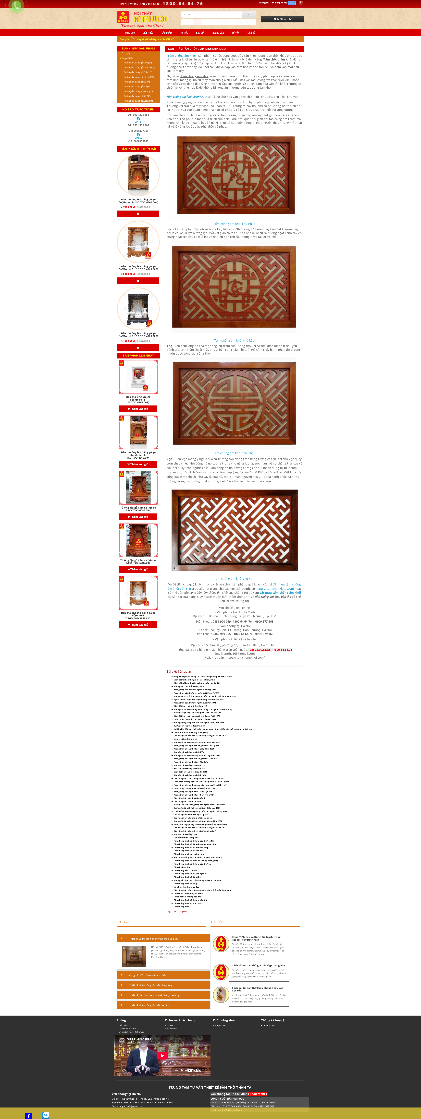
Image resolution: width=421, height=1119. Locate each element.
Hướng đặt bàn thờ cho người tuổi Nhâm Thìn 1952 (197, 821)
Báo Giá (200, 33)
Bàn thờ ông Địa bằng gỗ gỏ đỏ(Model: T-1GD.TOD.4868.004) (138, 201)
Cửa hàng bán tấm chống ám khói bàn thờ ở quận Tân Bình (202, 890)
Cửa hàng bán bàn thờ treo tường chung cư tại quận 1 (199, 827)
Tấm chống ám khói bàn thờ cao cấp (190, 847)
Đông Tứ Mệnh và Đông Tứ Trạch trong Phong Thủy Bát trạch (202, 676)
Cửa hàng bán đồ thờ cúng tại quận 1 (191, 814)
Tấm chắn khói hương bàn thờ (188, 893)
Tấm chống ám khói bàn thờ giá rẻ (190, 873)
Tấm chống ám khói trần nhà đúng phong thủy (195, 860)
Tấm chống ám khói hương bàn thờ (190, 900)
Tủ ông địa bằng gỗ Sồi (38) (136, 96)
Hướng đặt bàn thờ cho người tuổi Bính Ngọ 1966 (196, 742)
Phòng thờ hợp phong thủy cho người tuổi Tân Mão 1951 (200, 824)
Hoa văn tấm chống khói (185, 834)
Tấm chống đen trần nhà (185, 870)
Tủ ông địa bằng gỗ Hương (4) (138, 81)
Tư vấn (235, 33)
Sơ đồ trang (172, 1028)
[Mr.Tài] (138, 118)
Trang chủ (129, 33)
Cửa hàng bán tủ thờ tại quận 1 (188, 801)
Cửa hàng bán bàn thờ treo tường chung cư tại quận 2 (199, 735)
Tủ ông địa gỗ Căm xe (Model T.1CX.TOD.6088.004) (138, 509)
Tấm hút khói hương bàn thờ (187, 896)
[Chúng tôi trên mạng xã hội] (292, 2)
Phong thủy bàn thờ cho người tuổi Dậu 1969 (194, 719)
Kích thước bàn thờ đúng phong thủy (191, 732)
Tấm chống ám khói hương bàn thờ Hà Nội (193, 841)
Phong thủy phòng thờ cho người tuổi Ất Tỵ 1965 (196, 745)
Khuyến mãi (220, 1025)
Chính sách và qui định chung (131, 1032)
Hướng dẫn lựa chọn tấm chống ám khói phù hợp (197, 880)
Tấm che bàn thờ (181, 867)
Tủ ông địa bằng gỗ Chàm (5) (137, 72)
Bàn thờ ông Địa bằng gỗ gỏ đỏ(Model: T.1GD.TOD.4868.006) (138, 335)
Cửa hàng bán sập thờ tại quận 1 (189, 798)
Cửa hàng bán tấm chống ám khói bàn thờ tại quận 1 (198, 778)
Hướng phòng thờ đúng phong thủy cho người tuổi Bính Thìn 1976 (204, 696)
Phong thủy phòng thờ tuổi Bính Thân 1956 (193, 795)
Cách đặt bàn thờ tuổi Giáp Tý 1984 (190, 772)
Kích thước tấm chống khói (186, 837)
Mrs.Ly (138, 137)
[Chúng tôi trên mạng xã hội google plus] (301, 2)
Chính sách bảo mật (127, 1028)
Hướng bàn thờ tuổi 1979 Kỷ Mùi (188, 686)
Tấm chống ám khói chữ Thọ (234, 453)
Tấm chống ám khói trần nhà (187, 903)
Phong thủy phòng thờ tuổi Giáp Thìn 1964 (193, 749)
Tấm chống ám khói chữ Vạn (234, 579)
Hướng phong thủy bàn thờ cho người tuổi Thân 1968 (198, 722)
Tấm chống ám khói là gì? (185, 883)
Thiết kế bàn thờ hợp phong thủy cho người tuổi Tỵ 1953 (200, 811)
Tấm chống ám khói (182, 56)
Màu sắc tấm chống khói (185, 739)
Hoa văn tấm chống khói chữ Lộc (189, 768)
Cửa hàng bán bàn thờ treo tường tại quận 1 (194, 831)
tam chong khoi (180, 911)
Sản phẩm (166, 33)
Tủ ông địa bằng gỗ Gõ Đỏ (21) (138, 76)
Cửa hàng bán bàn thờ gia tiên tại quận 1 (193, 818)
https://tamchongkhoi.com (275, 589)
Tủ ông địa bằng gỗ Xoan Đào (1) (139, 100)
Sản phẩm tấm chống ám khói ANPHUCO (155, 39)
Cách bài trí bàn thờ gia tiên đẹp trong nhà (194, 680)
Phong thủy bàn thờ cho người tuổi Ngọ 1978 (194, 689)
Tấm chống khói (181, 906)
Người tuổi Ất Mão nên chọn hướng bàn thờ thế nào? (198, 699)
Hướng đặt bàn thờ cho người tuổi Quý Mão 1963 (196, 755)
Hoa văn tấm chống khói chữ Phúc (189, 775)
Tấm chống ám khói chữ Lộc (234, 340)
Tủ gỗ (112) (126, 58)
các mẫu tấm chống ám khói (280, 593)
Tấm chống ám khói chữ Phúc (234, 224)
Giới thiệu (148, 33)
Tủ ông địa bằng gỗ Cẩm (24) (137, 62)
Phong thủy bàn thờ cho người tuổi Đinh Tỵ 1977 (196, 693)
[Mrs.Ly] (138, 134)
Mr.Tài (138, 121)
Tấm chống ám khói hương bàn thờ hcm (192, 864)
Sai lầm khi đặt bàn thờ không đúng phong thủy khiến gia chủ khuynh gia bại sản (212, 729)
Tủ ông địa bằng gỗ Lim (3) (136, 86)
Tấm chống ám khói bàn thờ (187, 877)
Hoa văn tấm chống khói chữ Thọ (189, 765)
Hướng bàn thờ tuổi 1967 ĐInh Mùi (189, 726)
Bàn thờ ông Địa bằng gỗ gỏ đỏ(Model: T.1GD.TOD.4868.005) (138, 268)
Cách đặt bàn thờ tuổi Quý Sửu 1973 (190, 706)
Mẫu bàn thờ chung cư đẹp (186, 887)
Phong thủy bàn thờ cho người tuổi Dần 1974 (194, 703)
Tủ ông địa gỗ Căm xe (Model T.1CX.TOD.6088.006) (138, 562)
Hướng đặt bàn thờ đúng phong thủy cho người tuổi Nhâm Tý (202, 709)
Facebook (270, 1025)
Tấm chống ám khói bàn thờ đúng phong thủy (195, 844)
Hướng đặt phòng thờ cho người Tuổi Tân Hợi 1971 (197, 712)
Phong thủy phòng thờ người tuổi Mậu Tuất (194, 788)
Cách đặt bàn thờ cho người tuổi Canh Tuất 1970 (196, 716)
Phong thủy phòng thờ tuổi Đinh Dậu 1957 (193, 791)
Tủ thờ (125, 54)
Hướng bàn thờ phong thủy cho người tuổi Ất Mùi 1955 (199, 804)
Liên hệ (251, 33)
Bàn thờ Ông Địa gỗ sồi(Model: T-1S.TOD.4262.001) (138, 399)
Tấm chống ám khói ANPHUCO (187, 97)
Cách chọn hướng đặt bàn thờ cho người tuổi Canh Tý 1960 (201, 781)
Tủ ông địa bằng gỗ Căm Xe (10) (139, 67)
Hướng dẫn (218, 33)
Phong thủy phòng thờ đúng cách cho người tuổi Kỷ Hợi (199, 785)
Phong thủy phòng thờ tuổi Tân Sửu (190, 762)
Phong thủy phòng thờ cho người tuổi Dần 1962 (195, 758)
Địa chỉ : (116, 1098)
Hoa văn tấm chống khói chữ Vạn (189, 752)
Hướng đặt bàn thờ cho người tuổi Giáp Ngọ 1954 (196, 808)
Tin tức (184, 33)
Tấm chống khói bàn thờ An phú (188, 854)
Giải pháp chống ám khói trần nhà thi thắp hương (197, 857)
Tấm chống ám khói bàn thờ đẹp (189, 850)
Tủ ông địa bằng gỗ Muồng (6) (138, 91)
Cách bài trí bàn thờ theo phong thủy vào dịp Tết (196, 683)
